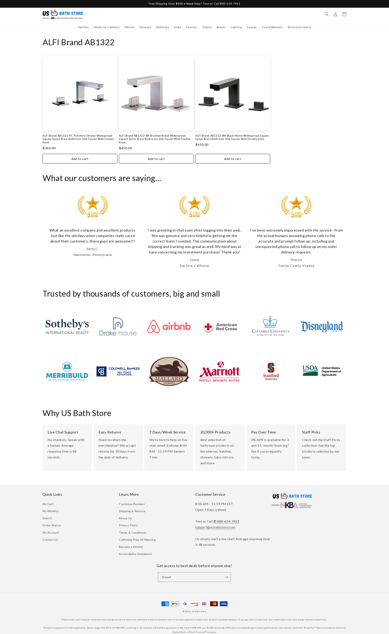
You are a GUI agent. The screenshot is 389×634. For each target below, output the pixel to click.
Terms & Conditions (132, 532)
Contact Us (50, 539)
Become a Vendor (131, 546)
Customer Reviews (132, 504)
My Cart (48, 504)
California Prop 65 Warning (137, 539)
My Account (51, 532)
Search (47, 518)
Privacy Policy (128, 525)
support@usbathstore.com (215, 527)
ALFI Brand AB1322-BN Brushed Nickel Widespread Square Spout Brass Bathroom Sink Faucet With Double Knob (154, 139)
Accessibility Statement (135, 554)
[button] (83, 27)
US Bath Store (199, 611)
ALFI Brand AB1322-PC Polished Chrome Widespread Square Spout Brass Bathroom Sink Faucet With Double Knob (78, 139)
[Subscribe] (226, 577)
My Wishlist (51, 511)
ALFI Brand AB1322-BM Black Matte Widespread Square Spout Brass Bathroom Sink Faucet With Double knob (232, 137)
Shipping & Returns (132, 511)
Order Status (52, 525)
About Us (125, 518)
